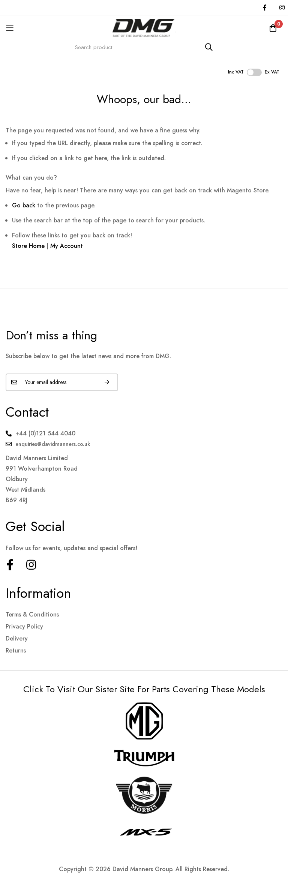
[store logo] (144, 27)
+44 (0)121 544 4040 (45, 433)
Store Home (28, 246)
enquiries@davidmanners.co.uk (52, 444)
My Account (66, 246)
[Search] (209, 47)
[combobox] (144, 47)
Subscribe (107, 382)
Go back (23, 205)
